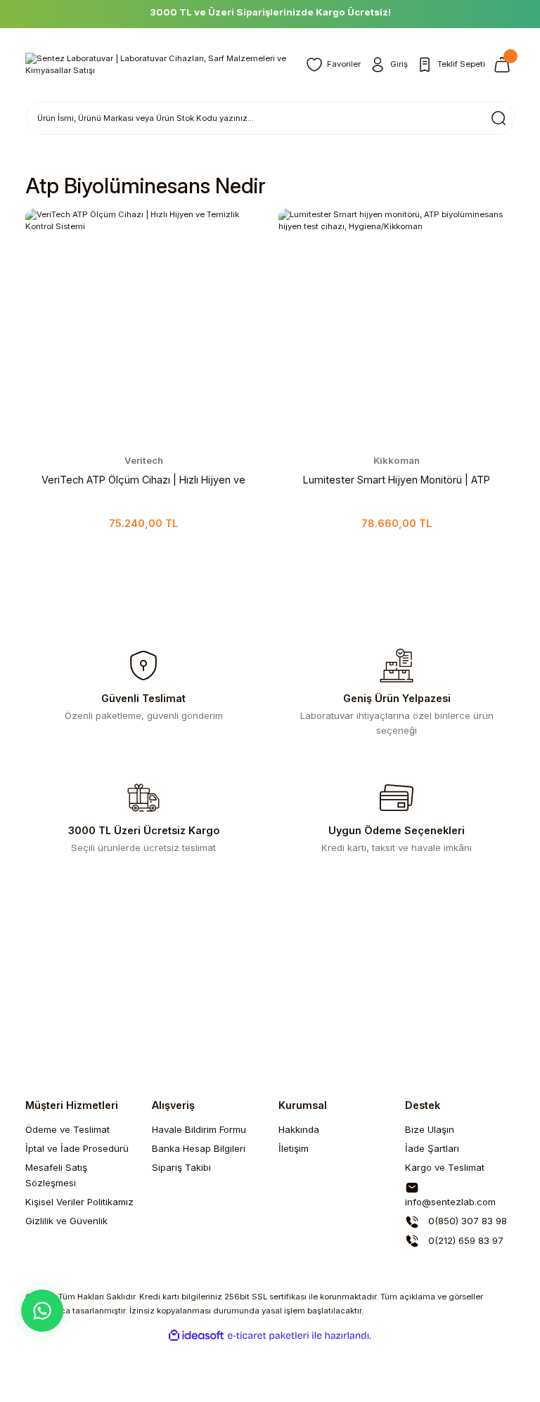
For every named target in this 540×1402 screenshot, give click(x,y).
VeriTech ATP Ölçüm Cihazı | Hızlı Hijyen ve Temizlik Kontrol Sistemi (143, 481)
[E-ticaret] (268, 1336)
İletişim (293, 1148)
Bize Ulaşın (429, 1129)
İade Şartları (432, 1148)
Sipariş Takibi (181, 1167)
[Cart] (504, 64)
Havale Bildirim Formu (199, 1129)
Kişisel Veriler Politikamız (79, 1201)
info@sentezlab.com (450, 1201)
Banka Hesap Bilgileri (198, 1148)
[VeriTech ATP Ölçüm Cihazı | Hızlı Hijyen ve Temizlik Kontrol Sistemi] (143, 327)
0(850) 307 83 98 (466, 1220)
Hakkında (298, 1129)
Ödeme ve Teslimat (67, 1129)
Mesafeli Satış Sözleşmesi (56, 1175)
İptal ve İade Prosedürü (77, 1148)
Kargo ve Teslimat (444, 1167)
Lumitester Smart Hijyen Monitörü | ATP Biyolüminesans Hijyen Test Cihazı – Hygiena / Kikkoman (397, 481)
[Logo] (157, 65)
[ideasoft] (196, 1336)
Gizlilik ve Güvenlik (66, 1220)
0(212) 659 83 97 (464, 1240)
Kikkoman (396, 460)
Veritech (143, 460)
